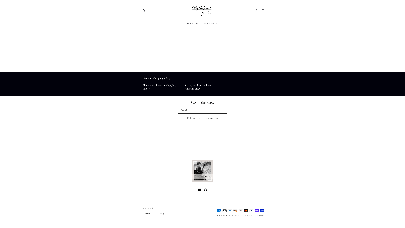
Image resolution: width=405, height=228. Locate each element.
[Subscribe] (224, 110)
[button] (144, 11)
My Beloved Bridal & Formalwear (235, 215)
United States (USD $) (154, 214)
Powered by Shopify (256, 215)
